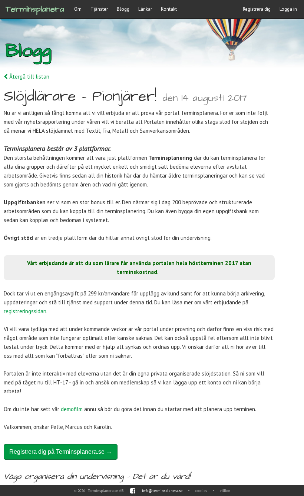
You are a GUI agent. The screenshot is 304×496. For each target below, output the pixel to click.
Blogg (123, 9)
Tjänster (99, 9)
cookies (201, 490)
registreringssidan (25, 311)
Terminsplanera (35, 9)
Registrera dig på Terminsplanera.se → (60, 452)
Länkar (145, 9)
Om (78, 9)
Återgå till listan (28, 76)
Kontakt (169, 9)
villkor (225, 490)
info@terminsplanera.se (162, 490)
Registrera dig (257, 9)
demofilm (72, 409)
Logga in (288, 9)
